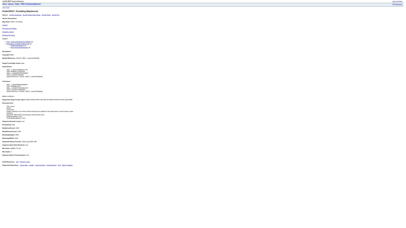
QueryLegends (40, 165)
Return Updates (67, 165)
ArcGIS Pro (55, 15)
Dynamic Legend (8, 32)
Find (59, 165)
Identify (31, 165)
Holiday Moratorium (17, 45)
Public (17, 4)
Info (17, 162)
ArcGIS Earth (46, 15)
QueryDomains (51, 165)
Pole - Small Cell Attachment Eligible (19, 42)
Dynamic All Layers (8, 35)
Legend (4, 25)
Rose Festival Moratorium (19, 47)
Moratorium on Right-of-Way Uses (18, 44)
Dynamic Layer (25, 162)
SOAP (7, 7)
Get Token (399, 1)
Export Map (24, 165)
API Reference (397, 4)
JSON (4, 7)
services (10, 4)
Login (394, 1)
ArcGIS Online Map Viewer (32, 15)
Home (4, 4)
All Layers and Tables (9, 28)
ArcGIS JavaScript (15, 15)
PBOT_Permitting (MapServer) (31, 4)
